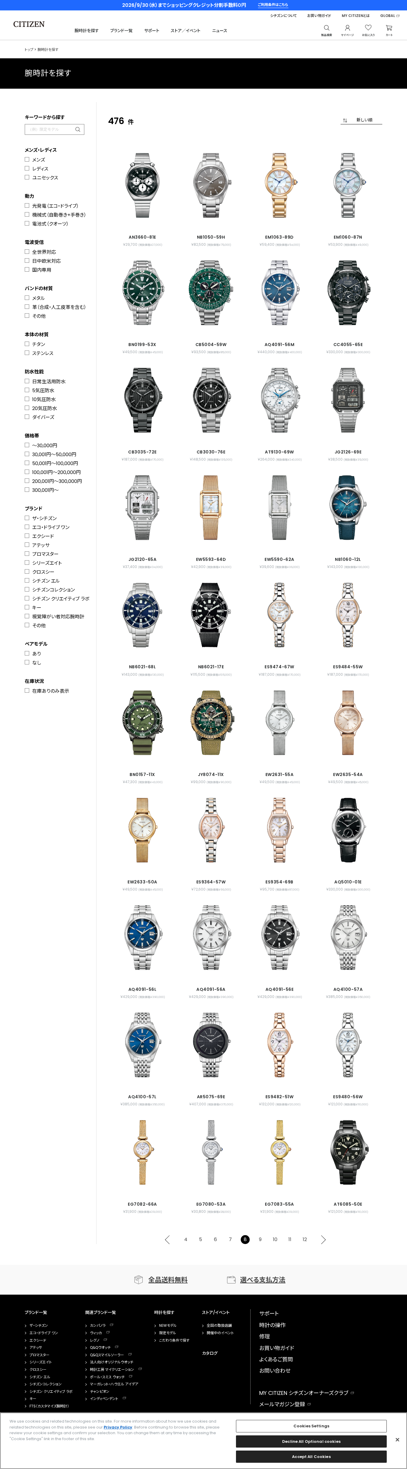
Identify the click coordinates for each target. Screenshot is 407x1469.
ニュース (219, 31)
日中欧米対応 (46, 261)
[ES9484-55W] (348, 615)
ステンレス (42, 353)
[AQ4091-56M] (279, 292)
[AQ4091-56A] (211, 937)
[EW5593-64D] (211, 507)
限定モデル (167, 1333)
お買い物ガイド (319, 16)
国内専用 (41, 270)
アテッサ (40, 545)
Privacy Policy (118, 1427)
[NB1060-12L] (348, 507)
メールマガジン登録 (282, 1404)
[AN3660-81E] (142, 185)
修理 (264, 1336)
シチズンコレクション (53, 590)
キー (36, 608)
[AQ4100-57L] (142, 1045)
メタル (38, 298)
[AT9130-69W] (279, 400)
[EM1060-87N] (348, 185)
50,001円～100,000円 (55, 463)
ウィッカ (96, 1333)
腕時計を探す (86, 31)
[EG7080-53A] (211, 1152)
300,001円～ (45, 490)
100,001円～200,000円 (56, 472)
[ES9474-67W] (279, 615)
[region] (203, 1440)
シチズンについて (283, 16)
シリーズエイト (47, 563)
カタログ (210, 1353)
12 (305, 1239)
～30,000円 (44, 445)
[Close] (397, 1439)
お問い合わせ (275, 1370)
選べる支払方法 (262, 1280)
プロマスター (45, 554)
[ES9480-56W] (348, 1045)
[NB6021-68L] (142, 615)
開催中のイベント (220, 1333)
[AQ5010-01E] (348, 830)
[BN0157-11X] (142, 722)
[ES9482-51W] (279, 1045)
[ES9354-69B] (279, 830)
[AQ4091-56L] (142, 937)
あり (36, 654)
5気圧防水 (43, 390)
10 (275, 1239)
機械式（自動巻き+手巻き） (59, 215)
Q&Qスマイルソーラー (107, 1355)
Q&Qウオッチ (100, 1347)
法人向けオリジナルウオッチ (111, 1362)
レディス (40, 169)
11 (289, 1239)
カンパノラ (97, 1325)
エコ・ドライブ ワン (50, 527)
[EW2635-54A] (348, 722)
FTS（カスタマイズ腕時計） (49, 1406)
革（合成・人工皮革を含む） (59, 307)
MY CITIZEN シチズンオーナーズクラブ (303, 1393)
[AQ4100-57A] (348, 937)
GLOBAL (387, 16)
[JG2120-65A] (142, 507)
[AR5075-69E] (211, 1045)
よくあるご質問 (276, 1359)
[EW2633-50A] (142, 830)
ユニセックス (45, 178)
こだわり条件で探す (174, 1340)
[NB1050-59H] (211, 185)
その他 (39, 316)
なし (36, 663)
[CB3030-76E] (211, 400)
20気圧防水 (44, 408)
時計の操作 (272, 1325)
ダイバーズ (43, 417)
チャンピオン (99, 1391)
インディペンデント (104, 1398)
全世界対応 (44, 252)
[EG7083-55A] (279, 1152)
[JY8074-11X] (211, 722)
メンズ (38, 160)
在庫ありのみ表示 (50, 691)
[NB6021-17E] (211, 615)
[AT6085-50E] (348, 1152)
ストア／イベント (186, 31)
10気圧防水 (44, 399)
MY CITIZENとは (356, 16)
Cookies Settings (311, 1426)
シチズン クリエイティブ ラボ (60, 599)
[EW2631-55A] (279, 722)
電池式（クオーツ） (50, 224)
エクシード (43, 536)
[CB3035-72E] (142, 400)
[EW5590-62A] (279, 507)
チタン (38, 344)
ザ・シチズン (44, 518)
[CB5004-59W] (211, 292)
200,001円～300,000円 (57, 481)
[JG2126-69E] (348, 400)
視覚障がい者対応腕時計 (58, 617)
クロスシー (43, 572)
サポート (151, 31)
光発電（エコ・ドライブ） (55, 206)
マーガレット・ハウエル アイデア (114, 1384)
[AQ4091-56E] (279, 937)
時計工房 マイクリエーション (112, 1369)
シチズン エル (46, 581)
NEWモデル (168, 1325)
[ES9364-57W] (211, 830)
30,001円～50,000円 (54, 454)
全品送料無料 (168, 1280)
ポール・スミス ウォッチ (107, 1377)
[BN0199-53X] (142, 292)
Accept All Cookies (311, 1456)
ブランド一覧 (121, 31)
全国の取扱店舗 (219, 1325)
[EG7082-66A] (142, 1152)
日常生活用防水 (49, 381)
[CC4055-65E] (348, 292)
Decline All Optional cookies (311, 1441)
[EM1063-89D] (279, 185)
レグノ (94, 1340)
